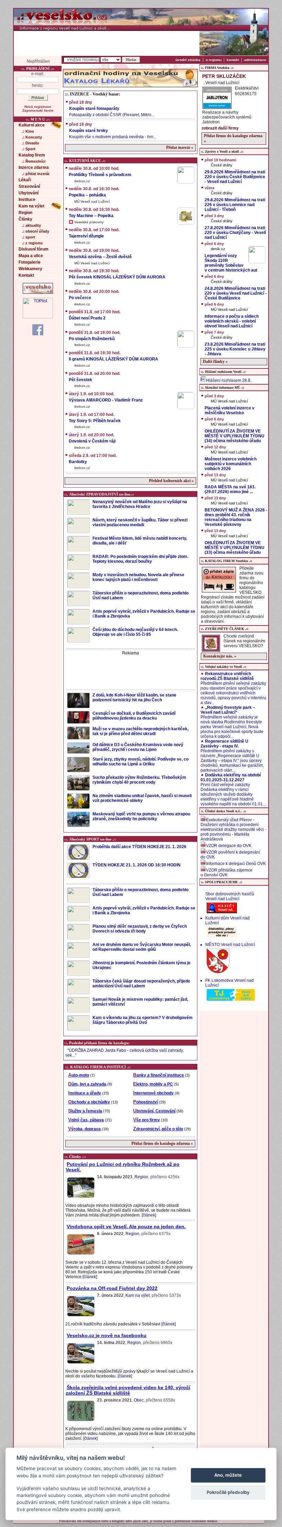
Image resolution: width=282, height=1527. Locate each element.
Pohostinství (145, 1102)
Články (25, 219)
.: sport (28, 237)
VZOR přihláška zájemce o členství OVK (226, 872)
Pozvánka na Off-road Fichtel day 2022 (112, 1288)
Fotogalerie (30, 262)
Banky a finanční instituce (158, 1075)
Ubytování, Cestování (154, 1111)
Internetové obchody (153, 1093)
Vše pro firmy (146, 1120)
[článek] (149, 1215)
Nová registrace (37, 107)
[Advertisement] (106, 43)
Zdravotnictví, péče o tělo (158, 1129)
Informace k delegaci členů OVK (236, 863)
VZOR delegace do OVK (228, 845)
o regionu (213, 60)
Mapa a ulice (31, 255)
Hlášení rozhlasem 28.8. (228, 380)
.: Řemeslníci (33, 161)
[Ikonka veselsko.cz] (38, 292)
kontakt (233, 60)
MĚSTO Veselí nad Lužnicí (230, 944)
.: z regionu (32, 243)
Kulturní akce (32, 125)
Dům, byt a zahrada (87, 1084)
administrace (255, 60)
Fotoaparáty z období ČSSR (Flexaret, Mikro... (111, 108)
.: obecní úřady (35, 231)
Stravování (29, 186)
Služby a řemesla (85, 1111)
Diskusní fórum (33, 249)
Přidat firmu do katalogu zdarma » (162, 1143)
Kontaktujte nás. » (219, 656)
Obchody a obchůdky (89, 1102)
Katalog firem (32, 155)
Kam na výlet (31, 206)
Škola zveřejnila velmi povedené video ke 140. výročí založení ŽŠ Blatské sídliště (128, 1390)
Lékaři (25, 179)
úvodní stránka (187, 60)
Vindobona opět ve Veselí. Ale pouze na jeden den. (126, 1226)
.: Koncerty (32, 137)
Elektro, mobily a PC (153, 1084)
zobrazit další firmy (220, 128)
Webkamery (30, 268)
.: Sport (28, 149)
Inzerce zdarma (34, 167)
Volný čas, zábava (86, 1120)
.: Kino (28, 131)
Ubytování (29, 193)
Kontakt (26, 275)
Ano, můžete (228, 1475)
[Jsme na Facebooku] (37, 329)
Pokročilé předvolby (228, 1492)
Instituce (27, 199)
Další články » (215, 361)
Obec (139, 1400)
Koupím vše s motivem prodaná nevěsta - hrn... (112, 130)
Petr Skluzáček (224, 76)
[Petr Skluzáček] (217, 106)
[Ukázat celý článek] (80, 1197)
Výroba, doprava (84, 1129)
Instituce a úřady (84, 1093)
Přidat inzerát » (179, 147)
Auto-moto (78, 1075)
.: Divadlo (30, 143)
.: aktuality (31, 225)
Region (25, 212)
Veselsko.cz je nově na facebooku (107, 1335)
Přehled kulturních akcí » (171, 480)
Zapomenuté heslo (37, 110)
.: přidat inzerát (36, 174)
